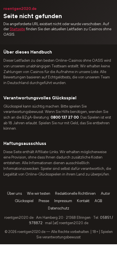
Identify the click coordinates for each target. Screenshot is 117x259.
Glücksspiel (24, 201)
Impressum (63, 201)
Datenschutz (58, 208)
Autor (105, 193)
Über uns (14, 193)
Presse (44, 201)
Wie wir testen (38, 193)
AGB (98, 201)
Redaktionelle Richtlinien (75, 193)
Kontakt (83, 201)
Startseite (17, 29)
